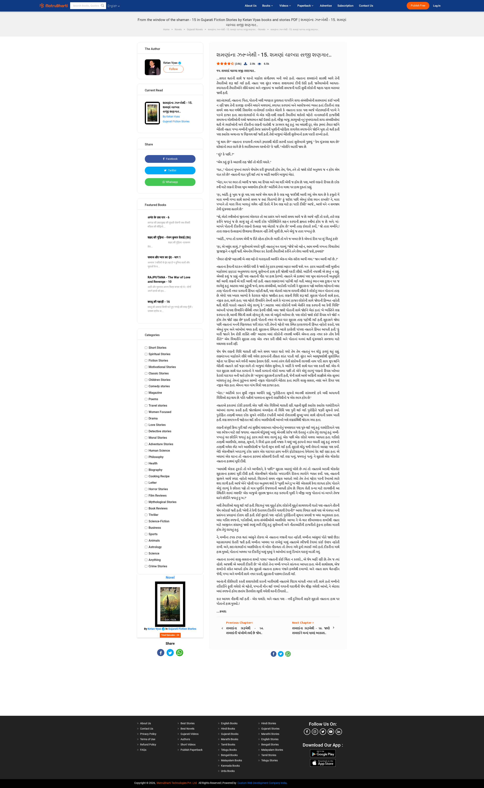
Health (153, 463)
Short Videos (188, 744)
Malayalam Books (231, 760)
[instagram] (315, 731)
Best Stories (188, 723)
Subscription (345, 6)
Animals (154, 540)
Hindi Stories (268, 723)
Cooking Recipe (159, 476)
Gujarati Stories (270, 728)
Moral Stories (158, 437)
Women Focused (160, 412)
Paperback (304, 6)
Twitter (172, 170)
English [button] (112, 6)
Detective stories (160, 431)
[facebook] (307, 731)
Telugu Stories (269, 760)
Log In (437, 6)
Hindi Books (228, 728)
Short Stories (157, 347)
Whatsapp (172, 181)
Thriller (153, 515)
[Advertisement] (170, 689)
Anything (155, 560)
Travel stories (158, 405)
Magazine (155, 392)
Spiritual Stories (159, 354)
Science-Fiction (159, 521)
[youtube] (331, 731)
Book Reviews (158, 508)
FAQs (143, 749)
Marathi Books (229, 739)
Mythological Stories (162, 502)
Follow (173, 69)
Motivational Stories (162, 367)
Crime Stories (158, 566)
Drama (153, 418)
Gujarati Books (229, 733)
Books (266, 6)
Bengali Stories (270, 744)
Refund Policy (148, 744)
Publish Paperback (191, 749)
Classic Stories (159, 373)
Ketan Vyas (170, 62)
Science (154, 553)
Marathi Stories (270, 733)
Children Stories (159, 380)
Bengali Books (229, 755)
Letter (153, 482)
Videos (284, 6)
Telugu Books (229, 749)
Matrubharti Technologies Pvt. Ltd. (178, 782)
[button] (102, 5)
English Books (229, 723)
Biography (155, 470)
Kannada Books (230, 765)
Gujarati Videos (190, 733)
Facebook (171, 158)
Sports (153, 534)
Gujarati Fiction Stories (176, 121)
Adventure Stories (161, 444)
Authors (185, 739)
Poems (153, 399)
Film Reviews (158, 495)
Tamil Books (228, 744)
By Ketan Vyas (171, 116)
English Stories (269, 739)
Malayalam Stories (272, 749)
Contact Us (366, 6)
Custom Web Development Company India (262, 782)
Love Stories (157, 425)
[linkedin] (339, 731)
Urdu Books (228, 770)
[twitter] (323, 731)
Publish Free (418, 6)
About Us (251, 6)
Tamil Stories (268, 755)
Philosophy (156, 457)
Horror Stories (158, 489)
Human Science (159, 450)
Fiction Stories (158, 360)
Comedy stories (159, 386)
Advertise (326, 6)
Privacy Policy (148, 733)
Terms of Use (147, 739)
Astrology (155, 547)
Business (155, 527)
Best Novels (187, 728)
